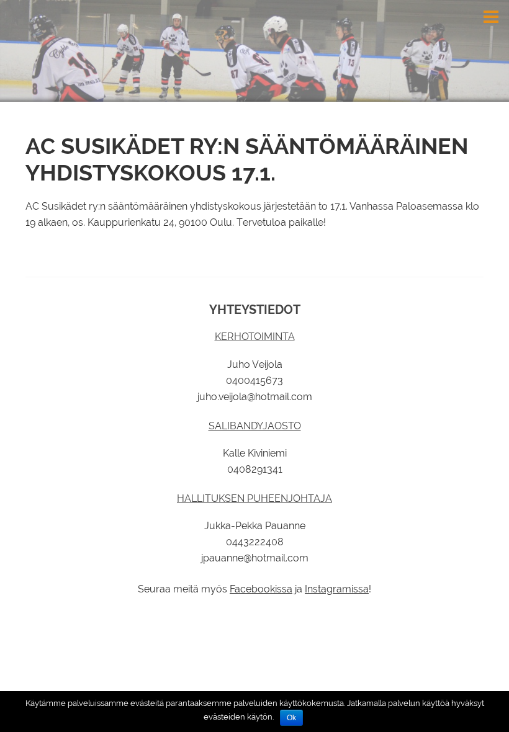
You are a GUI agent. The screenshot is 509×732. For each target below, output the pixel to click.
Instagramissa (337, 589)
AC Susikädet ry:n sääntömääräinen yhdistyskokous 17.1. (246, 159)
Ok (291, 717)
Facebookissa (261, 589)
